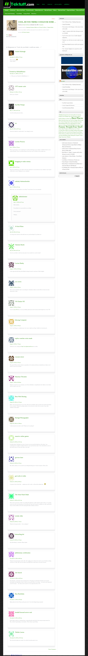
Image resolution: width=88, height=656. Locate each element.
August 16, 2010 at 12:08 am (16, 423)
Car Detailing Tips (65, 167)
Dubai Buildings (62, 123)
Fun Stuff (77, 126)
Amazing (60, 114)
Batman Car (64, 118)
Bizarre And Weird (21, 10)
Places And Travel (80, 10)
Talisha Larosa (19, 632)
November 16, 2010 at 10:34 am (16, 637)
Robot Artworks (70, 133)
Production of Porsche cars (74, 159)
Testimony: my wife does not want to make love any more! (72, 41)
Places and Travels (65, 132)
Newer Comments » (52, 649)
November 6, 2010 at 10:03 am (16, 578)
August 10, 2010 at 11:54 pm (16, 402)
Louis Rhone (64, 159)
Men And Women (48, 10)
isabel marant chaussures (67, 142)
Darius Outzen (65, 163)
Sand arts (75, 133)
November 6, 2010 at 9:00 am (16, 558)
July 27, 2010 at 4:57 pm (15, 187)
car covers (18, 281)
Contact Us (49, 4)
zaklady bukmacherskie (22, 181)
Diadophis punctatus (78, 121)
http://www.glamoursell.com (27, 346)
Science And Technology (10, 13)
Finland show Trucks (79, 125)
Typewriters (64, 137)
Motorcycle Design (69, 130)
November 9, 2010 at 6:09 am (16, 618)
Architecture (12, 10)
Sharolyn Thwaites (21, 377)
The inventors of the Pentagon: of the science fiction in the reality (72, 27)
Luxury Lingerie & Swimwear (68, 105)
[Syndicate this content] (60, 81)
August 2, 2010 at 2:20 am (15, 287)
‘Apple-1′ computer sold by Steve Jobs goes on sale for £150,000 (72, 32)
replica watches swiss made (23, 338)
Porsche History (79, 132)
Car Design (75, 120)
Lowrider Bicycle (62, 130)
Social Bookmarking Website (68, 107)
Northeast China (77, 130)
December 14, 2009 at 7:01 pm (16, 57)
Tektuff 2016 (7, 654)
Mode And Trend (61, 10)
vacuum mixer (19, 357)
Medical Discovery (39, 10)
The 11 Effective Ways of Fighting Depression (71, 21)
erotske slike (19, 516)
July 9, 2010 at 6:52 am (14, 167)
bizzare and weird (69, 120)
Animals (6, 10)
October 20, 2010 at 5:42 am (15, 463)
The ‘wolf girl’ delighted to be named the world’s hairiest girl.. (72, 49)
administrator (23, 196)
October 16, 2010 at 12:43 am (16, 441)
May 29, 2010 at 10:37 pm (15, 128)
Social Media (19, 13)
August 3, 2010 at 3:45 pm (15, 307)
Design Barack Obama (68, 121)
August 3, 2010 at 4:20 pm (15, 325)
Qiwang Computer (21, 320)
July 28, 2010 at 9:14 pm (15, 232)
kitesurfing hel (19, 534)
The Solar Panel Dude (22, 494)
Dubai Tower (68, 123)
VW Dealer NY (20, 301)
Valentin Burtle (50, 27)
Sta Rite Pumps (20, 105)
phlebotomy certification (22, 553)
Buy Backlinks (19, 594)
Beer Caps (69, 118)
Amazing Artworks (66, 114)
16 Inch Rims (19, 226)
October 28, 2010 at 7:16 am (15, 521)
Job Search (18, 572)
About (43, 4)
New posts (63, 81)
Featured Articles (30, 10)
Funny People (66, 126)
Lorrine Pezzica (20, 141)
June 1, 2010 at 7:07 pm (15, 147)
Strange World (27, 13)
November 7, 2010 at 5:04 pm (16, 599)
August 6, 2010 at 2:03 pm (15, 362)
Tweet (7, 34)
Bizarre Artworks (62, 120)
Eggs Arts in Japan (76, 123)
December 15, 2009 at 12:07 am (16, 73)
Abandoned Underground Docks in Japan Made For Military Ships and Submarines (71, 144)
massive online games (22, 436)
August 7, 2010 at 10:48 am (15, 382)
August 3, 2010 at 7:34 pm (15, 344)
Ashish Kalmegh (20, 51)
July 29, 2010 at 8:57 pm (15, 250)
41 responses (41, 24)
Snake (69, 135)
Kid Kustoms (71, 128)
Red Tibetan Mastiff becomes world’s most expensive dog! (73, 45)
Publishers (66, 4)
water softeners (65, 156)
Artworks (72, 116)
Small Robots (65, 135)
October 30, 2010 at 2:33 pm (15, 539)
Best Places (77, 118)
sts (16, 123)
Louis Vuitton (77, 128)
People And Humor (71, 10)
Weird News (33, 13)
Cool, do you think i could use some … (37, 22)
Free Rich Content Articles (67, 102)
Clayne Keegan (65, 161)
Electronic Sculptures (63, 125)
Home (38, 4)
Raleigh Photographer (22, 418)
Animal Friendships (66, 24)
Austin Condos (65, 148)
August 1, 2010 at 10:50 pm (15, 268)
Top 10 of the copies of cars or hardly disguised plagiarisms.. (71, 36)
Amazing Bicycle (73, 114)
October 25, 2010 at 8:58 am (15, 481)
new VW (16, 309)
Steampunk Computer (75, 135)
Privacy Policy (58, 4)
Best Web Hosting (20, 396)
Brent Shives (64, 152)
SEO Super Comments (26, 32)
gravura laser (19, 457)
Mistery (55, 10)
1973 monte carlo (20, 86)
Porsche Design (73, 132)
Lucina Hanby (19, 263)
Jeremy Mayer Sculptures (64, 128)
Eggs (72, 123)
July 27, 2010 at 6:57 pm (19, 202)
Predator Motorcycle (63, 133)
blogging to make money (23, 161)
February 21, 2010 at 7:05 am (16, 92)
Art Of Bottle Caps (66, 116)
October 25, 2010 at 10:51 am (16, 500)
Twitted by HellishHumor (17, 71)
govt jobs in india (20, 476)
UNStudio (69, 137)
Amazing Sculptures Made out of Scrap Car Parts (36, 27)
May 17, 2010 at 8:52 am (15, 110)
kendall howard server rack (23, 612)
